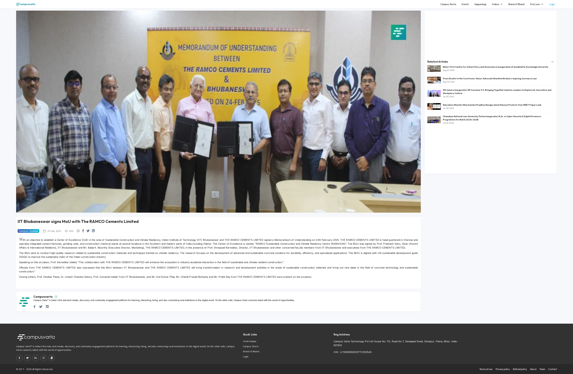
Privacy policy (503, 369)
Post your (535, 4)
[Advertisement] (490, 34)
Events (465, 4)
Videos (495, 4)
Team (542, 369)
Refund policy (520, 369)
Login (552, 4)
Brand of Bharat (516, 4)
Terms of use (486, 369)
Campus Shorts (448, 4)
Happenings (480, 4)
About (533, 369)
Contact (552, 369)
